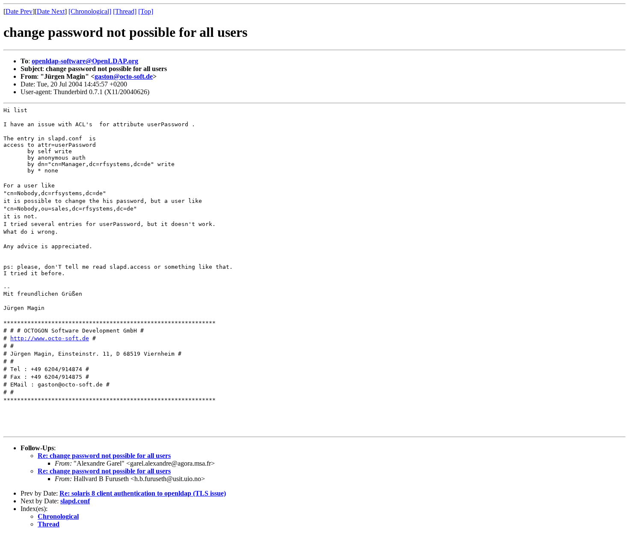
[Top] (145, 11)
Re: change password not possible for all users (104, 455)
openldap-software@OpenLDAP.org (85, 61)
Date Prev (19, 11)
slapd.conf (75, 501)
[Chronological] (89, 11)
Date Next (51, 11)
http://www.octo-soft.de (49, 338)
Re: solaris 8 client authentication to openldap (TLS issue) (142, 493)
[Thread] (124, 11)
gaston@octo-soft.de (124, 76)
